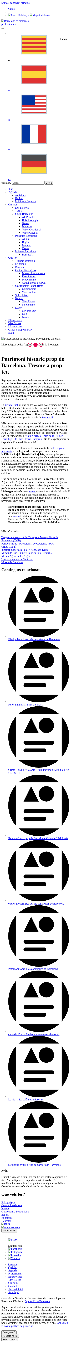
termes (32, 491)
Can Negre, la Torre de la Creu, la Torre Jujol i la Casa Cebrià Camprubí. (32, 437)
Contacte (13, 1286)
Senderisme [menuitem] (28, 304)
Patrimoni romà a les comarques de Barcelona (33, 968)
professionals (8, 24)
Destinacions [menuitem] (22, 207)
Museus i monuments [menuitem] (33, 273)
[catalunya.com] (10, 1227)
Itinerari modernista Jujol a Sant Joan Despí (24, 549)
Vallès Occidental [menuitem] (31, 229)
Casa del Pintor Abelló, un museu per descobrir (33, 1034)
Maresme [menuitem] (27, 226)
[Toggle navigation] (2, 28)
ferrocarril (47, 417)
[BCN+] (6, 1224)
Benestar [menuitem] (20, 267)
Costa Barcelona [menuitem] (24, 213)
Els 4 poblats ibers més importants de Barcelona (34, 639)
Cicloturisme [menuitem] (29, 310)
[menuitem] (10, 188)
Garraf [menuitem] (25, 223)
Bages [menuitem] (25, 242)
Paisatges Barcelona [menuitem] (26, 235)
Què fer (12, 1267)
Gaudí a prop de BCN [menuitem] (34, 282)
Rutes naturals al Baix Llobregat (25, 704)
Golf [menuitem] (24, 313)
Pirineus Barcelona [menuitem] (25, 251)
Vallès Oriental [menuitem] (30, 232)
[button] (30, 345)
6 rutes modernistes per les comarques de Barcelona (36, 903)
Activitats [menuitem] (20, 195)
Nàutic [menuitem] (25, 317)
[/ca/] (15, 20)
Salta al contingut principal (15, 2)
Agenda (12, 1270)
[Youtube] (14, 1258)
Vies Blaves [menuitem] (28, 301)
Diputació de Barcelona (37, 1301)
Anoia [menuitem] (25, 238)
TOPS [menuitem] (18, 210)
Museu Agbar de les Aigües (16, 556)
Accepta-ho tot (10, 1336)
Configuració (9, 1332)
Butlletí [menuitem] (19, 198)
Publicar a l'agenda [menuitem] (25, 201)
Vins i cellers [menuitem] (29, 292)
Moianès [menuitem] (26, 245)
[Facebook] (15, 1248)
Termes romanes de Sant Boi (17, 559)
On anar (12, 1264)
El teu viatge (15, 1276)
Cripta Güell (11, 404)
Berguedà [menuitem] (27, 254)
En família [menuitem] (20, 263)
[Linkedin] (14, 1255)
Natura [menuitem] (19, 298)
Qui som (13, 1282)
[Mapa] (29, 15)
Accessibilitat (15, 1289)
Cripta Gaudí (8, 546)
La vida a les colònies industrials (25, 1099)
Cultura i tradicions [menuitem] (25, 270)
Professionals (15, 1273)
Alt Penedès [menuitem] (28, 217)
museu (16, 516)
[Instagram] (15, 1252)
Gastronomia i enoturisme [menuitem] (29, 285)
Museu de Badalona (12, 562)
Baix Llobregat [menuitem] (30, 220)
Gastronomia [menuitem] (29, 288)
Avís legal (13, 1292)
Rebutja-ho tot (10, 1339)
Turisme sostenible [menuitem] (25, 260)
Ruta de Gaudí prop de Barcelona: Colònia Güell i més (38, 838)
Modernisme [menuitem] (29, 279)
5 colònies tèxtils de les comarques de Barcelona (34, 1164)
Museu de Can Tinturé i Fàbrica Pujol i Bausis (26, 552)
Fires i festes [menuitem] (29, 276)
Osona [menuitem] (25, 248)
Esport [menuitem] (18, 307)
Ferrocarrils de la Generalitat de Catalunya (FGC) (28, 543)
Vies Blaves (14, 1279)
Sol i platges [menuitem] (21, 295)
